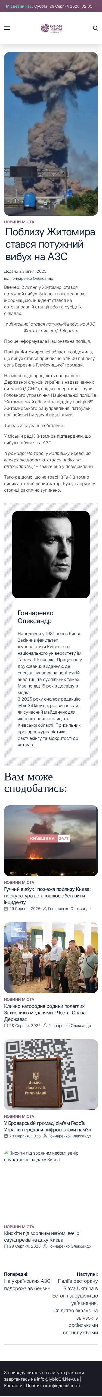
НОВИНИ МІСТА (19, 222)
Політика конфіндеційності (53, 1385)
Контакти (13, 1385)
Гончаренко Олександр (32, 278)
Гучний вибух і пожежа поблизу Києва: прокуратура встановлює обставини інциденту (47, 895)
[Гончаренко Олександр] (51, 554)
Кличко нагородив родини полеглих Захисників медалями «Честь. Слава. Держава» (45, 1012)
